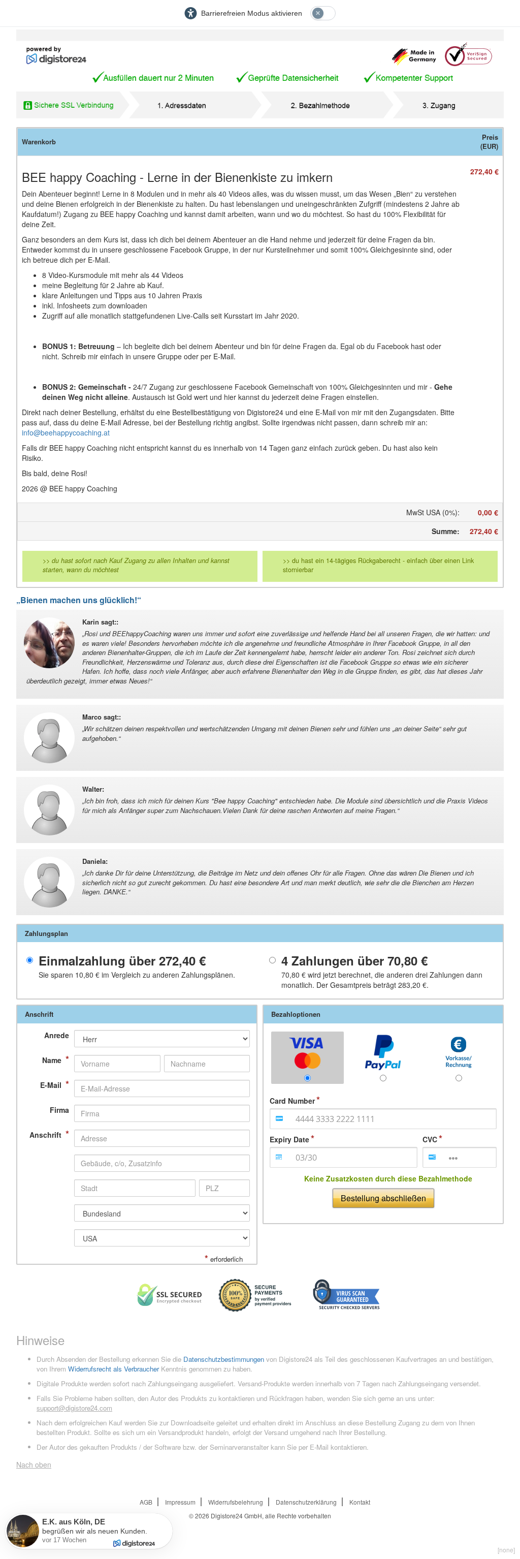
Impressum (180, 1502)
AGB (146, 1502)
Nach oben (33, 1464)
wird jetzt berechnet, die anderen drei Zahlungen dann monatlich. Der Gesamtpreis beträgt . (381, 980)
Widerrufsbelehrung (235, 1502)
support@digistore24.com (74, 1408)
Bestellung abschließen (383, 1198)
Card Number (292, 1101)
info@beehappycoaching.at (66, 432)
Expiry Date (289, 1139)
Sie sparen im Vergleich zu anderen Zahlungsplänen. (137, 975)
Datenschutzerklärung (306, 1502)
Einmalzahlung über (122, 960)
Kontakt (359, 1502)
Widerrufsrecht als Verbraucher (113, 1369)
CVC (429, 1139)
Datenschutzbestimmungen (223, 1359)
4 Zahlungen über (354, 960)
